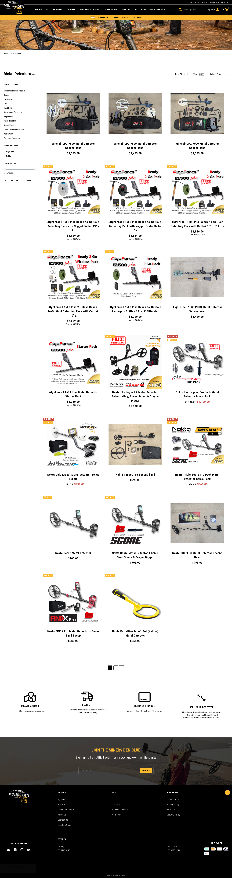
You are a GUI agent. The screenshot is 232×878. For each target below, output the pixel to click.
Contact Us (224, 2)
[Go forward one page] (121, 667)
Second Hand (9, 125)
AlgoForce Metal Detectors (14, 90)
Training (58, 10)
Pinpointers (8, 116)
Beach (6, 95)
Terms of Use (173, 799)
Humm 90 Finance (120, 810)
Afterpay (116, 804)
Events (72, 10)
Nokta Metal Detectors (13, 112)
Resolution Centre (66, 810)
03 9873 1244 (174, 850)
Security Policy (173, 815)
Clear (28, 180)
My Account (63, 799)
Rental (126, 10)
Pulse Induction (10, 121)
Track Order (63, 804)
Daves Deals (111, 10)
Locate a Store (64, 825)
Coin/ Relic (8, 99)
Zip (113, 799)
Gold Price (116, 815)
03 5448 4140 (64, 850)
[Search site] (180, 9)
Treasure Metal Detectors (14, 129)
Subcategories (11, 84)
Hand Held (8, 108)
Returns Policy (214, 2)
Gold (5, 103)
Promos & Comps (89, 10)
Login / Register (194, 2)
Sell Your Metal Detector (150, 10)
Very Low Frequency (12, 138)
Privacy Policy (173, 804)
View (195, 74)
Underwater (8, 133)
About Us (204, 2)
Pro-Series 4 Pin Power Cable (18, 868)
